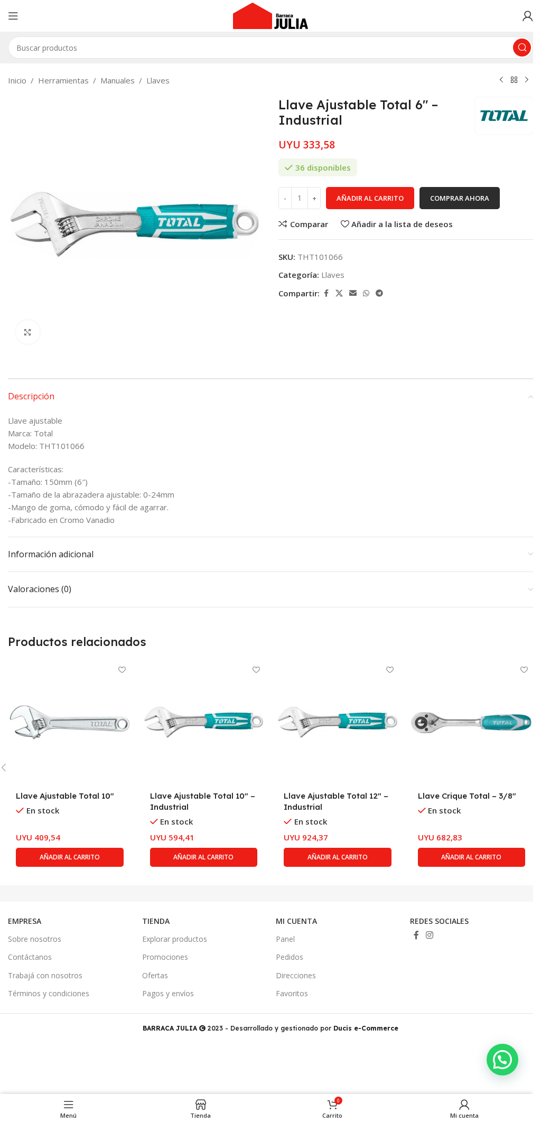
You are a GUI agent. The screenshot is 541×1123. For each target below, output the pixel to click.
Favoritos (292, 993)
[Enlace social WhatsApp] (366, 293)
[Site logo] (270, 15)
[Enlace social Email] (353, 293)
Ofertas (155, 975)
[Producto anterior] (501, 80)
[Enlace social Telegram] (379, 293)
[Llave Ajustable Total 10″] (70, 722)
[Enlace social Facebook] (326, 293)
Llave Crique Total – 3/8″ (467, 796)
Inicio (17, 80)
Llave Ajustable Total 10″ (65, 796)
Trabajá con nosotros (45, 975)
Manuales (117, 80)
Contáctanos (30, 957)
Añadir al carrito (370, 198)
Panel (285, 939)
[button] (70, 857)
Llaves (158, 80)
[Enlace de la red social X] (339, 293)
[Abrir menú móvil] (13, 15)
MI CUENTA (296, 921)
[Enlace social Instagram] (430, 935)
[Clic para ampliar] (28, 332)
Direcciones (296, 975)
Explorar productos (174, 939)
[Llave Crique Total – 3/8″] (472, 722)
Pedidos (289, 957)
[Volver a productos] (514, 80)
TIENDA (156, 921)
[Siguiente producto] (526, 80)
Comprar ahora (459, 198)
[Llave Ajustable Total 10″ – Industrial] (204, 722)
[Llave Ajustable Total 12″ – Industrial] (337, 722)
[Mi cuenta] (527, 15)
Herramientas (63, 80)
